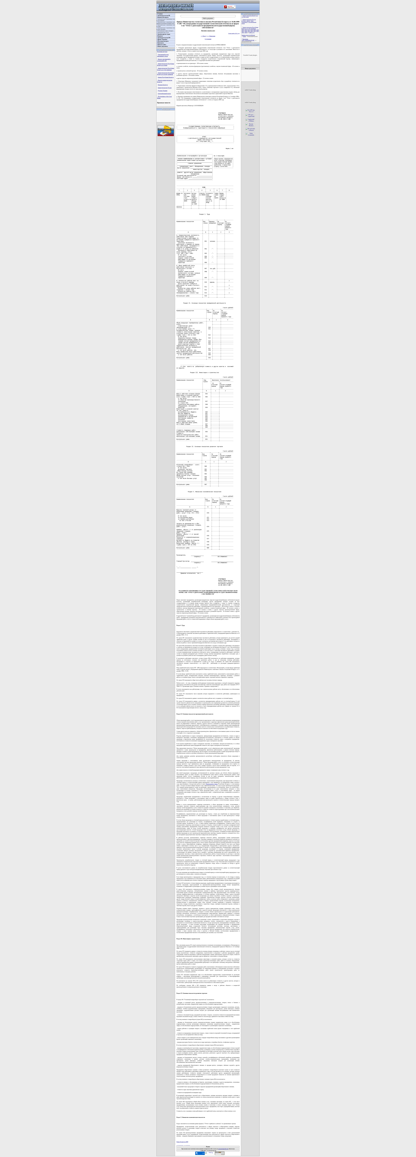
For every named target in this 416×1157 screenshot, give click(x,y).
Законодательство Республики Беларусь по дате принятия (165, 69)
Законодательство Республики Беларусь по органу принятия (165, 73)
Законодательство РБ (164, 15)
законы (248, 20)
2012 (246, 30)
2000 (246, 32)
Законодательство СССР (163, 32)
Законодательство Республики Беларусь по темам (165, 64)
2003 (254, 31)
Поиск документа (163, 46)
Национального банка (212, 784)
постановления (252, 22)
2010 (251, 30)
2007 (243, 31)
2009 (254, 30)
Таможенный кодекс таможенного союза (163, 55)
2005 (248, 31)
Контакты (161, 43)
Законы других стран (164, 34)
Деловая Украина (162, 90)
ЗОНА (244, 36)
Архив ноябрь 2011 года (234, 33)
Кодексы (160, 36)
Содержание (208, 39)
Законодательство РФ (164, 37)
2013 (243, 30)
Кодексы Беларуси (163, 17)
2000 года (251, 32)
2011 (248, 30)
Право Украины (162, 39)
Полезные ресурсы (163, 41)
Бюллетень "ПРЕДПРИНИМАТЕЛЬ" (248, 39)
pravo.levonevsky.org (223, 1148)
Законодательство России (164, 88)
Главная (160, 14)
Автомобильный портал (164, 93)
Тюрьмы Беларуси (163, 85)
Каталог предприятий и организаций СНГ (163, 60)
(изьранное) (245, 22)
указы (251, 20)
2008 (257, 30)
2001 (243, 32)
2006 (246, 31)
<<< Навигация (211, 36)
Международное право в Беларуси (165, 30)
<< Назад (203, 36)
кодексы (244, 20)
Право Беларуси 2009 (182, 1142)
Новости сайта (162, 44)
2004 (251, 31)
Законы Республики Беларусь (166, 77)
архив (243, 23)
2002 (257, 31)
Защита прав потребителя (248, 35)
